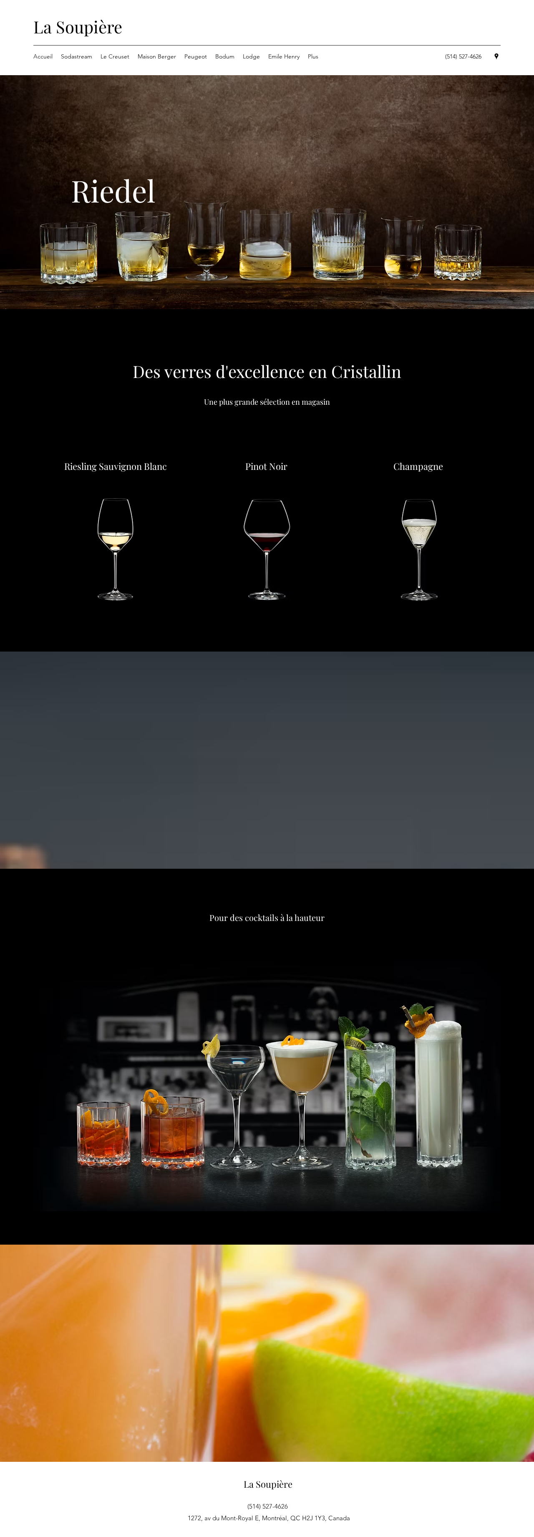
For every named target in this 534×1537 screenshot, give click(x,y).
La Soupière (77, 26)
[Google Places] (496, 56)
